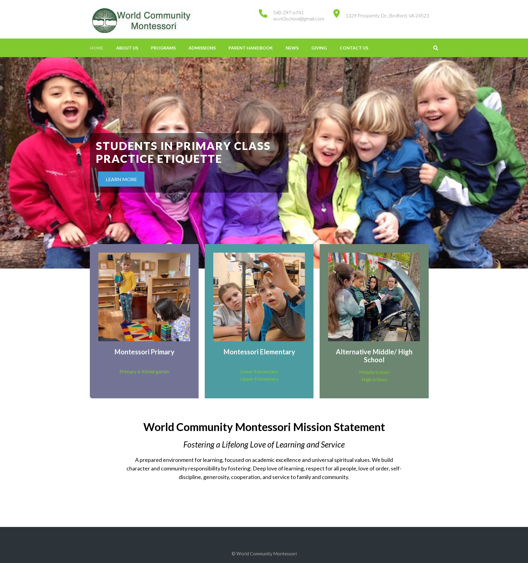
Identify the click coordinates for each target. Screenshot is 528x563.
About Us (127, 47)
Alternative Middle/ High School (374, 356)
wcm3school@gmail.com (298, 18)
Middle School (374, 372)
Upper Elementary (259, 379)
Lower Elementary (259, 371)
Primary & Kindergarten (144, 371)
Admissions (202, 47)
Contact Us (354, 47)
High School (374, 379)
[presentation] (14, 164)
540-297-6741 (288, 12)
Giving (319, 47)
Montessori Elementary (259, 352)
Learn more (121, 179)
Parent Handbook (251, 47)
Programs (163, 47)
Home (96, 47)
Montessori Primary (144, 352)
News (292, 47)
